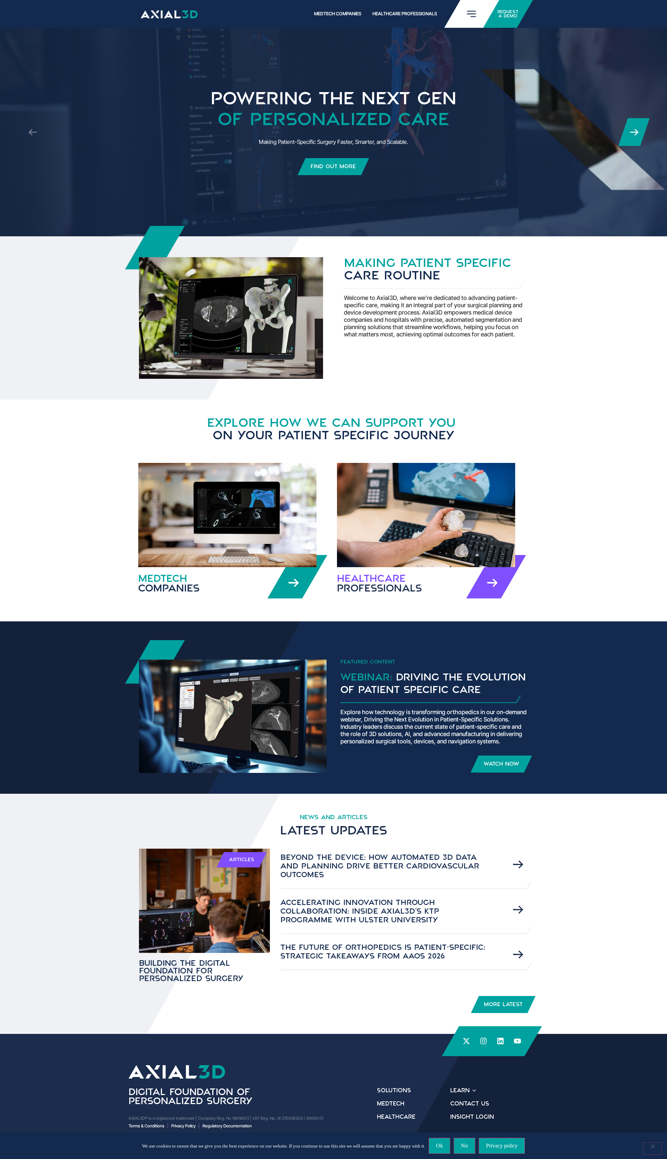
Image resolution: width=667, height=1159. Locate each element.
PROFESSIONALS (379, 584)
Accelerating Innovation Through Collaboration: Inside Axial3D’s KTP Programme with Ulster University (359, 911)
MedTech (168, 584)
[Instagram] (483, 1041)
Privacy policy (502, 1146)
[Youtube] (517, 1041)
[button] (634, 132)
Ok (439, 1146)
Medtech (390, 1104)
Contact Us (469, 1104)
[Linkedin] (500, 1041)
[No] (652, 1148)
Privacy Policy (183, 1126)
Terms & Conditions (146, 1126)
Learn (460, 1090)
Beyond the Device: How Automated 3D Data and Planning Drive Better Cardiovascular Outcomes (379, 866)
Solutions (394, 1090)
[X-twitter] (466, 1041)
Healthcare (396, 1117)
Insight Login (472, 1117)
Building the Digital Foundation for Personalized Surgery (191, 971)
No (464, 1146)
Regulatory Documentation (227, 1126)
